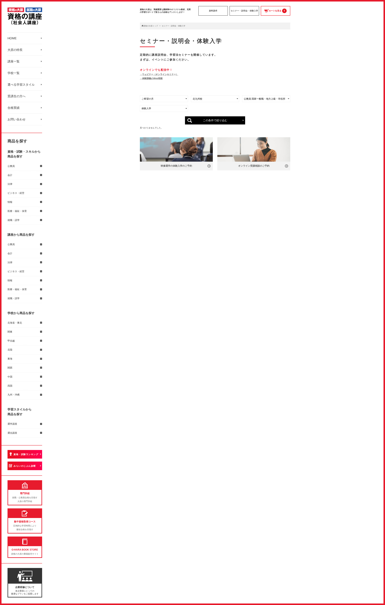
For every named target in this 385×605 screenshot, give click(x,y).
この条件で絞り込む (215, 120)
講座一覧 (14, 61)
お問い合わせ (17, 119)
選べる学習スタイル (21, 84)
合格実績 (14, 107)
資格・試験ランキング (26, 454)
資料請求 (213, 10)
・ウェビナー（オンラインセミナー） (159, 74)
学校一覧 (14, 73)
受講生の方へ (17, 96)
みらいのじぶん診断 (25, 466)
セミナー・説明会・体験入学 (244, 10)
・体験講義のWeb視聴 (151, 78)
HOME (12, 38)
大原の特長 (15, 49)
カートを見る (277, 10)
